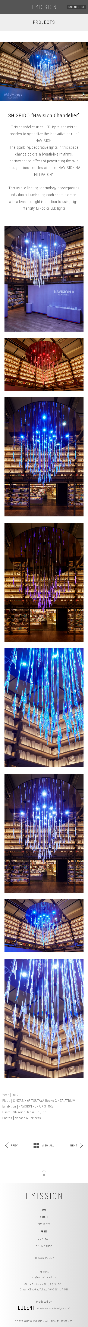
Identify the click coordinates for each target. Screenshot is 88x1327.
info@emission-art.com (44, 1277)
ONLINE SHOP (76, 7)
